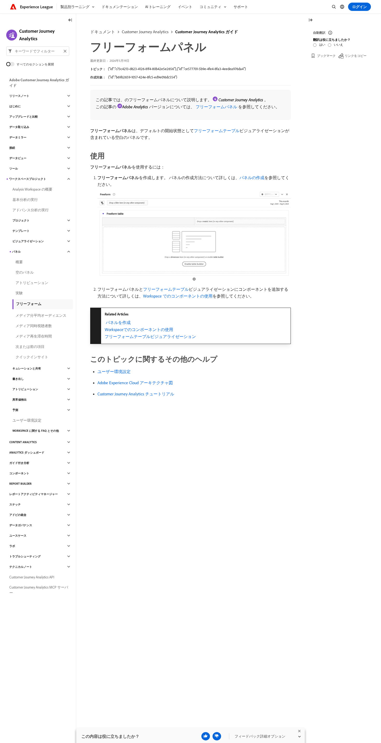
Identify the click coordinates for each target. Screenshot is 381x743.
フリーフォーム (28, 303)
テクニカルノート (20, 567)
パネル (16, 251)
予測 (15, 410)
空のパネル (25, 272)
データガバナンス (20, 525)
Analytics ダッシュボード (26, 452)
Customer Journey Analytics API (31, 577)
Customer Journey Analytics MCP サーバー (38, 590)
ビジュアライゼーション (28, 241)
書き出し (18, 379)
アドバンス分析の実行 (30, 210)
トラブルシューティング (25, 556)
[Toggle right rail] (310, 20)
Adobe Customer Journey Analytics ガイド (39, 83)
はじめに (15, 106)
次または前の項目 (30, 346)
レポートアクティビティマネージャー (33, 494)
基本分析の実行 (25, 199)
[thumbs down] (217, 736)
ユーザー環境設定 (114, 371)
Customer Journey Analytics (145, 31)
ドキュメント (102, 31)
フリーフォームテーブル (216, 130)
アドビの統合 (17, 515)
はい (322, 44)
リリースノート (19, 96)
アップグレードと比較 (23, 116)
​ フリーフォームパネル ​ (216, 106)
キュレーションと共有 (26, 368)
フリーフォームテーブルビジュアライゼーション (150, 336)
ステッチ (15, 504)
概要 (19, 262)
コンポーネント (19, 473)
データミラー (17, 137)
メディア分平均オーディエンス (41, 315)
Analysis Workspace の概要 (32, 189)
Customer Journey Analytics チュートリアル (135, 393)
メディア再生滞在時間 (34, 336)
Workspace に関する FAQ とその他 (35, 431)
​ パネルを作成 (118, 322)
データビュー (17, 158)
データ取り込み (19, 127)
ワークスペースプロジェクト (27, 179)
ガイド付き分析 (19, 463)
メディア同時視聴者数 (34, 325)
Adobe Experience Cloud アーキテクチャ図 (135, 382)
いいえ (338, 44)
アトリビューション (32, 282)
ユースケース (17, 535)
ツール (13, 168)
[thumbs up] (205, 736)
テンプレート (21, 231)
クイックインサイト (32, 357)
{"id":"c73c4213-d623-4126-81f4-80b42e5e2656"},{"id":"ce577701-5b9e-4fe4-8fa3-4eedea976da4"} (177, 68)
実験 (19, 293)
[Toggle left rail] (70, 20)
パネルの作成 (251, 177)
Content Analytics (23, 442)
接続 (12, 148)
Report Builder (20, 483)
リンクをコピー (355, 56)
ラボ (12, 546)
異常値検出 (19, 399)
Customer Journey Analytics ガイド (206, 31)
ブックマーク (326, 56)
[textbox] (37, 51)
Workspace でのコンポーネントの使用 (178, 296)
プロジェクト (21, 220)
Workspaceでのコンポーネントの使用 (139, 329)
